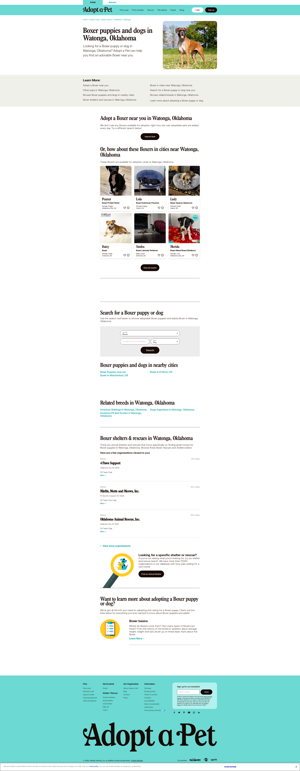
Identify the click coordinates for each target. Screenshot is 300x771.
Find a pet (87, 688)
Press (125, 698)
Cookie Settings (137, 760)
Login (197, 10)
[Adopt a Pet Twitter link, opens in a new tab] (179, 712)
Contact (126, 695)
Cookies (147, 698)
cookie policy (94, 766)
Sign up (211, 10)
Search (150, 350)
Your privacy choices (152, 710)
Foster (173, 10)
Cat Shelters (107, 704)
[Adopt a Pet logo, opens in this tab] (150, 739)
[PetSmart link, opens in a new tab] (195, 759)
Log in (105, 710)
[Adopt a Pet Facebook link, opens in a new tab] (174, 712)
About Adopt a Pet (130, 688)
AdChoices (148, 707)
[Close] (296, 766)
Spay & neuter (88, 695)
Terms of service (150, 695)
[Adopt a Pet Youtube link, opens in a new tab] (189, 712)
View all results (150, 268)
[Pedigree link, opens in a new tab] (206, 760)
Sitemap (147, 688)
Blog (125, 691)
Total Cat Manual (89, 701)
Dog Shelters (108, 701)
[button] (124, 207)
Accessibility (149, 701)
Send (206, 692)
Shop (182, 10)
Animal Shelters (109, 697)
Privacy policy (149, 691)
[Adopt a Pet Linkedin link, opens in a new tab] (199, 712)
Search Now (150, 136)
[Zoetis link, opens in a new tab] (214, 760)
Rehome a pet (88, 691)
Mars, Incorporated (151, 704)
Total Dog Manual (90, 698)
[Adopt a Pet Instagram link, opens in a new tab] (194, 712)
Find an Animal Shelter (151, 574)
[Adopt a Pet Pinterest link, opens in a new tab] (184, 712)
